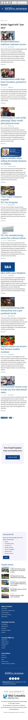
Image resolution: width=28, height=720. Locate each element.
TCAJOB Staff (11, 275)
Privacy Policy (4, 661)
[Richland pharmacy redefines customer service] (8, 35)
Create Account (22, 2)
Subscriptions (4, 626)
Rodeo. (6, 541)
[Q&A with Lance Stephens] (8, 267)
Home (2, 20)
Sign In (14, 2)
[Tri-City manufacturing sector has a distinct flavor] (8, 229)
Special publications (6, 614)
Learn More (5, 653)
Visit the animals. (9, 547)
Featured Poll (8, 534)
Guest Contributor (12, 166)
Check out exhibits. (9, 549)
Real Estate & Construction (7, 610)
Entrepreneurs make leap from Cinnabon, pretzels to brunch (13, 82)
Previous (2, 417)
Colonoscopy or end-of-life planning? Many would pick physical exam (13, 121)
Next (13, 417)
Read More (3, 64)
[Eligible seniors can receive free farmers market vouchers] (8, 340)
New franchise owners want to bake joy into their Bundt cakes (14, 390)
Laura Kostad (11, 47)
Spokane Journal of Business (8, 663)
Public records (5, 612)
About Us (3, 655)
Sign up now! (12, 457)
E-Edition (3, 646)
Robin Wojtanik (11, 204)
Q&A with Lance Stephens (13, 273)
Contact (3, 648)
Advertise (3, 628)
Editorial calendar (5, 630)
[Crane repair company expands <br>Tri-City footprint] (8, 190)
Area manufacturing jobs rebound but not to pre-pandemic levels (12, 311)
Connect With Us (7, 638)
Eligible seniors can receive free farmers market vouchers (14, 349)
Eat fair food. (8, 545)
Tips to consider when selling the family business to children (13, 161)
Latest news (4, 608)
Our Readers (4, 624)
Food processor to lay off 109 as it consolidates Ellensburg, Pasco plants (18, 583)
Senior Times (4, 616)
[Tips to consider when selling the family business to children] (11, 152)
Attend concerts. (9, 553)
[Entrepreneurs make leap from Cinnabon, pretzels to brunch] (8, 73)
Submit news (4, 640)
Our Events (4, 657)
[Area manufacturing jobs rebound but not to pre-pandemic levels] (8, 301)
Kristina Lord (10, 126)
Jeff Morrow (10, 87)
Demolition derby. (9, 543)
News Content (6, 606)
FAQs (2, 659)
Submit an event (5, 642)
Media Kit (3, 632)
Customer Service (8, 622)
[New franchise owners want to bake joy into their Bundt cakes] (8, 380)
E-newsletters (4, 644)
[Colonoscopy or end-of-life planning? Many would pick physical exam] (8, 111)
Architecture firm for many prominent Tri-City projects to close (17, 570)
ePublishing (22, 712)
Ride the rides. (8, 551)
